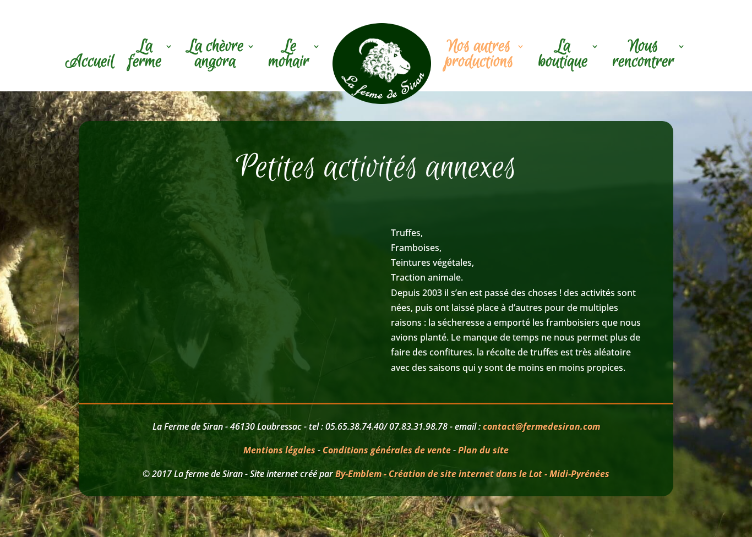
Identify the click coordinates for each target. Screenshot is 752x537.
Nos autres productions (479, 56)
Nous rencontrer (643, 56)
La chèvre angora (215, 56)
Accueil (90, 63)
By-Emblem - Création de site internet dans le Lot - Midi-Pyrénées (472, 474)
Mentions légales (279, 450)
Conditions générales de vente (387, 450)
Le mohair (289, 56)
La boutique (563, 56)
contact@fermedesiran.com (541, 426)
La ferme (145, 56)
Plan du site (483, 450)
